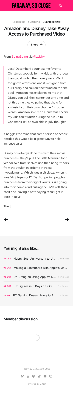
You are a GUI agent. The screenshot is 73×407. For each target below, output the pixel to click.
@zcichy (39, 56)
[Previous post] (6, 219)
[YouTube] (45, 376)
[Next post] (67, 219)
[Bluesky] (22, 376)
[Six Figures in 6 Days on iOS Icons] (36, 286)
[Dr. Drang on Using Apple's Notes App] (36, 276)
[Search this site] (60, 5)
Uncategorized (52, 22)
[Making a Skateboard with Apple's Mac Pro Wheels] (36, 267)
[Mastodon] (33, 376)
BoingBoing (20, 56)
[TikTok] (39, 376)
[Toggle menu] (67, 5)
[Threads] (28, 376)
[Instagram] (50, 376)
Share (34, 44)
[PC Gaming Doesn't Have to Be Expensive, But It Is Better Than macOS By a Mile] (36, 295)
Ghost (43, 383)
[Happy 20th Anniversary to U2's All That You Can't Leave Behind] (36, 258)
